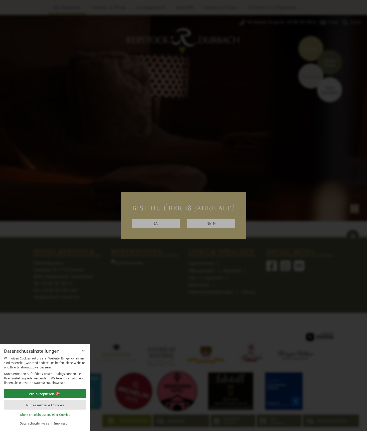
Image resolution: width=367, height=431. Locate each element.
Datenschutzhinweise (34, 423)
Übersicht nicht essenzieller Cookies (45, 415)
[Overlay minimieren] (83, 350)
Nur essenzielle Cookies (45, 405)
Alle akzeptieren (41, 394)
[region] (45, 370)
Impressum (62, 423)
